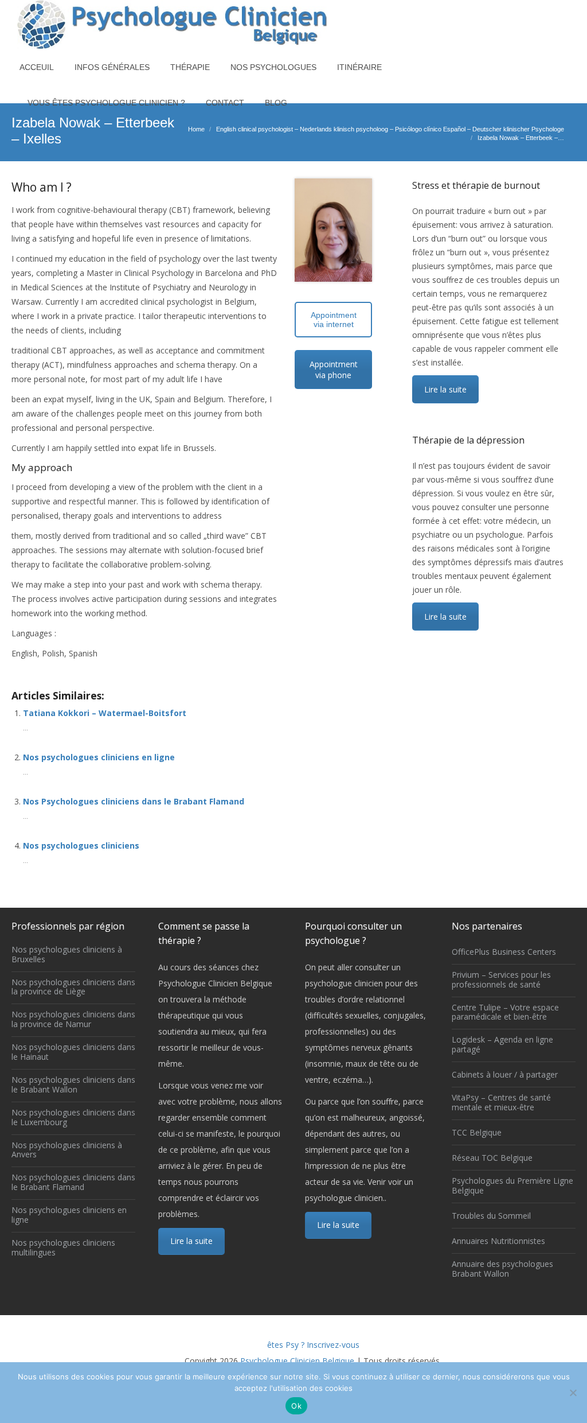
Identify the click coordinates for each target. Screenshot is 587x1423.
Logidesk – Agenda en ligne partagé (502, 1045)
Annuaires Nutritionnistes (498, 1241)
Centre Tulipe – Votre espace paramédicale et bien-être (505, 1012)
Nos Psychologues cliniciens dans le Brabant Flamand (133, 801)
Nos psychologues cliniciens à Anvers (66, 1150)
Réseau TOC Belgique (492, 1158)
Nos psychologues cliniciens (81, 845)
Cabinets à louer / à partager (505, 1075)
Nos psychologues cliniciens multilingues (63, 1248)
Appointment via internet (334, 319)
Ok (296, 1405)
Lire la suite (445, 389)
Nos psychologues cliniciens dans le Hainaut (73, 1052)
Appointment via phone (334, 369)
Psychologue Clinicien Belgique (297, 1360)
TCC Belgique (477, 1133)
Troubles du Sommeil (491, 1216)
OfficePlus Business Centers (504, 952)
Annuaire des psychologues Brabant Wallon (502, 1269)
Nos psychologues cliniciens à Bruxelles (66, 955)
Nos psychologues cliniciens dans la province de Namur (73, 1019)
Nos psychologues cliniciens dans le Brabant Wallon (73, 1085)
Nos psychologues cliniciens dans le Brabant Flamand (73, 1182)
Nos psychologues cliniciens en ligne (99, 757)
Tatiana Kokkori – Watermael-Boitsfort (104, 712)
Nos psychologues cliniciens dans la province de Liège (73, 987)
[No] (572, 1392)
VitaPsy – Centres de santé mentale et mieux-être (501, 1103)
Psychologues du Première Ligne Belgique (512, 1186)
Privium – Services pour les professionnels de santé (501, 980)
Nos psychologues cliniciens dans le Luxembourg (73, 1117)
